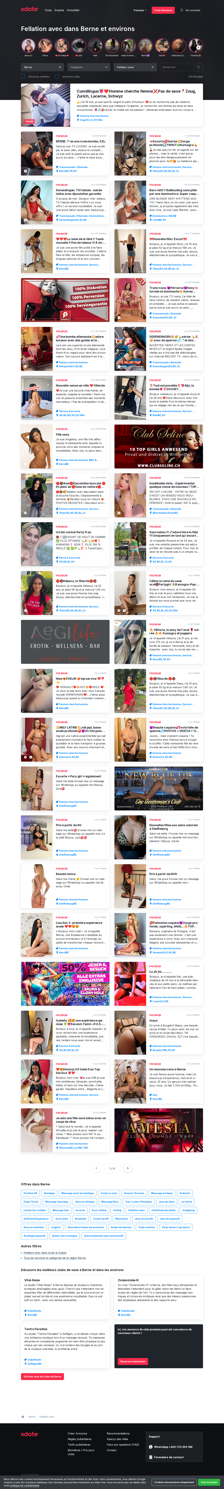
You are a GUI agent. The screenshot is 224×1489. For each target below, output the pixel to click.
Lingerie (56, 1227)
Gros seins (61, 1218)
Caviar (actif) (101, 1218)
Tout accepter (209, 1482)
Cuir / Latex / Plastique (138, 1201)
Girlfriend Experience (36, 1218)
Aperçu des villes (117, 1439)
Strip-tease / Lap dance (176, 1227)
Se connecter (192, 10)
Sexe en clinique (84, 1201)
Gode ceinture (146, 1227)
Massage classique (56, 1201)
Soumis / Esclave (134, 1193)
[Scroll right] (198, 47)
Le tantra (186, 1201)
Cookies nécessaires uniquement (174, 1482)
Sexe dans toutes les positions (86, 1227)
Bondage (49, 1193)
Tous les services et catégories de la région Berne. (55, 1258)
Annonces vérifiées (39, 76)
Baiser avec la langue (64, 1235)
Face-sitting (99, 1210)
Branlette (80, 1218)
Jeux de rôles (166, 1201)
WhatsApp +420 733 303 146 (173, 1447)
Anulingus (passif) (34, 1235)
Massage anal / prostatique (77, 1193)
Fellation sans (136, 1210)
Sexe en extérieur (34, 1227)
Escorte (80, 1210)
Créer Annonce (163, 10)
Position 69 (30, 1193)
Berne (32, 1416)
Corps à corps (109, 1193)
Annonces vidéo (71, 76)
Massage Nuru (110, 1201)
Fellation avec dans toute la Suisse (45, 1252)
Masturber (121, 1218)
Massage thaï (61, 1210)
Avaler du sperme (121, 1227)
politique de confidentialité (24, 1485)
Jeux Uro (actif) (144, 1218)
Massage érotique (162, 1193)
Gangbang (189, 1210)
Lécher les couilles (35, 1210)
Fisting (117, 1210)
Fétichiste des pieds (164, 1210)
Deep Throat (31, 1201)
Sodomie (185, 1193)
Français (139, 10)
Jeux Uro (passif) (170, 1218)
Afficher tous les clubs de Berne (42, 1376)
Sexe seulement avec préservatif (103, 1235)
